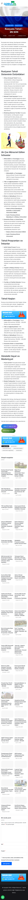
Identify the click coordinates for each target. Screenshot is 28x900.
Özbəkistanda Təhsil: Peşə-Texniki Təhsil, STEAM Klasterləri (6, 755)
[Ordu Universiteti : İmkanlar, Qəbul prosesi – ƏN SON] (21, 732)
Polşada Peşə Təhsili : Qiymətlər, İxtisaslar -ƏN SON (7, 684)
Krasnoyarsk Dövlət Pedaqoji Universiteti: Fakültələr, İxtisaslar (20, 507)
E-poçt (3, 851)
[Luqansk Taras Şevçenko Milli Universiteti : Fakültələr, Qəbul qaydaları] (21, 764)
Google (4, 35)
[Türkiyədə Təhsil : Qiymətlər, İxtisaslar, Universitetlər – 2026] (21, 551)
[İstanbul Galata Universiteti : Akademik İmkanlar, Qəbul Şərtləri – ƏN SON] (7, 695)
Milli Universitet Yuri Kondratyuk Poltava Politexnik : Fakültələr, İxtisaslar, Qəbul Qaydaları (7, 559)
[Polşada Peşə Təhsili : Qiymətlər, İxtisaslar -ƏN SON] (7, 678)
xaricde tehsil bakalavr (18, 448)
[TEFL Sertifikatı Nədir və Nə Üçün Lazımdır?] (7, 500)
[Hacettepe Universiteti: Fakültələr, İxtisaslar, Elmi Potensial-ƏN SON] (21, 483)
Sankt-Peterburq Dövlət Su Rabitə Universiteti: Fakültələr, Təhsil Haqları (19, 524)
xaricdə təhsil (19, 450)
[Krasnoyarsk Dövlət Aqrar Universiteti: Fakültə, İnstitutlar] (21, 660)
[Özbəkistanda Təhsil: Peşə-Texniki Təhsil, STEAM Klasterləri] (7, 748)
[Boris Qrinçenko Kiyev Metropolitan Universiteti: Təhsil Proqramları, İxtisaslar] (7, 623)
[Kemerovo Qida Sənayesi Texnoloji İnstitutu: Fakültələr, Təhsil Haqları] (7, 660)
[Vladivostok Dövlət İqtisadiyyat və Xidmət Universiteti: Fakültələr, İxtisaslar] (7, 588)
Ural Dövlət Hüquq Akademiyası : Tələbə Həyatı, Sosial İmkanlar (21, 807)
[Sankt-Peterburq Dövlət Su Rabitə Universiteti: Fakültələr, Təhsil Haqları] (21, 516)
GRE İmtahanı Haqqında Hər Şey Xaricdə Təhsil (19, 755)
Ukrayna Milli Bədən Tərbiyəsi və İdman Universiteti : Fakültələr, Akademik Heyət (6, 524)
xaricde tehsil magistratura (7, 450)
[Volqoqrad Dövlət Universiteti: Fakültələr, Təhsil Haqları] (7, 800)
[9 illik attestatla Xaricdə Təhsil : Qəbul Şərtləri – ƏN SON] (21, 783)
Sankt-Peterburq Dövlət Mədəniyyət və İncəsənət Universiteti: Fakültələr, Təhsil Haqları (21, 722)
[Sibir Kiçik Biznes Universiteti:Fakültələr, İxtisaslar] (7, 483)
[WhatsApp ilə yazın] (3, 897)
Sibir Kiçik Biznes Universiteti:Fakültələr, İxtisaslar (7, 490)
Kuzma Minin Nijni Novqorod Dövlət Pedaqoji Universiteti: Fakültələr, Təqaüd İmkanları (7, 578)
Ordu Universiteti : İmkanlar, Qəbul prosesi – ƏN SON (19, 739)
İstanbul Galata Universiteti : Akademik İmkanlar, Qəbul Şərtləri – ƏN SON (6, 703)
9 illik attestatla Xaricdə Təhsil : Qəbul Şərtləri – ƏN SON (20, 789)
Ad (2, 844)
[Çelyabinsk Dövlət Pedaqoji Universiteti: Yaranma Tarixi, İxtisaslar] (21, 695)
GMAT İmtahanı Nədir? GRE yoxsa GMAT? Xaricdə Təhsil (7, 739)
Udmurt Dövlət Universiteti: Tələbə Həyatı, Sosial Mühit (20, 576)
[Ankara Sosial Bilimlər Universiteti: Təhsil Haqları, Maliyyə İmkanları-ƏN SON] (21, 605)
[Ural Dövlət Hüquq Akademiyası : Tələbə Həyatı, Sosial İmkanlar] (21, 800)
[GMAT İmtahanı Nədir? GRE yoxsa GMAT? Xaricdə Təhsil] (7, 732)
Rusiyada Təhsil (16, 9)
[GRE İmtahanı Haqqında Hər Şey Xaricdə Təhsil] (21, 748)
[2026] (10, 3)
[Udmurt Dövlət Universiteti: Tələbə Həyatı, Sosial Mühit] (21, 569)
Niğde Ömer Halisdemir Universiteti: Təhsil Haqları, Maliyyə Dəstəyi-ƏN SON (19, 473)
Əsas (10, 9)
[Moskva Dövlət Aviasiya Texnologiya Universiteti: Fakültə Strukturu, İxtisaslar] (7, 714)
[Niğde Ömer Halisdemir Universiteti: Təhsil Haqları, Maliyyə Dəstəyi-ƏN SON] (21, 464)
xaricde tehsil (13, 446)
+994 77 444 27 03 (9, 426)
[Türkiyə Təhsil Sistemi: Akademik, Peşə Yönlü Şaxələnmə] (7, 605)
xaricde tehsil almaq (6, 448)
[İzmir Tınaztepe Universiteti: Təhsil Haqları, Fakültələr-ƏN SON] (21, 623)
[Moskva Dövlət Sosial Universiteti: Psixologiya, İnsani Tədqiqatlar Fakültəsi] (7, 764)
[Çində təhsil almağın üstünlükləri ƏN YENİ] (7, 535)
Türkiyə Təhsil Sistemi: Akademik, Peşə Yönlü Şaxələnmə (7, 612)
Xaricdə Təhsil (18, 25)
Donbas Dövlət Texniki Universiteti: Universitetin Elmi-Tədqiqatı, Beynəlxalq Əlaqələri (7, 473)
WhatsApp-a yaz (8, 430)
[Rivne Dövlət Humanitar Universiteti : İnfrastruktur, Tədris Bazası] (7, 783)
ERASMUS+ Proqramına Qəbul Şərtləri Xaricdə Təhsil (20, 542)
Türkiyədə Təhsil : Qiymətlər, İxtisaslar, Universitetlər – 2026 (20, 558)
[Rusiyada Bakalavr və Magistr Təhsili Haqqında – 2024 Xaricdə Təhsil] (21, 678)
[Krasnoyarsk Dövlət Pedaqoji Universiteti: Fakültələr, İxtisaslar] (21, 500)
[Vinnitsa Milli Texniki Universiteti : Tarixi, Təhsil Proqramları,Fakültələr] (21, 588)
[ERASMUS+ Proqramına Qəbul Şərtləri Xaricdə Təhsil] (21, 535)
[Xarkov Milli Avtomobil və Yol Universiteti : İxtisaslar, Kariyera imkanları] (7, 640)
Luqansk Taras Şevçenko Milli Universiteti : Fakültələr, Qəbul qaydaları (19, 772)
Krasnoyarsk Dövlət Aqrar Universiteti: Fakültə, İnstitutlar (20, 667)
